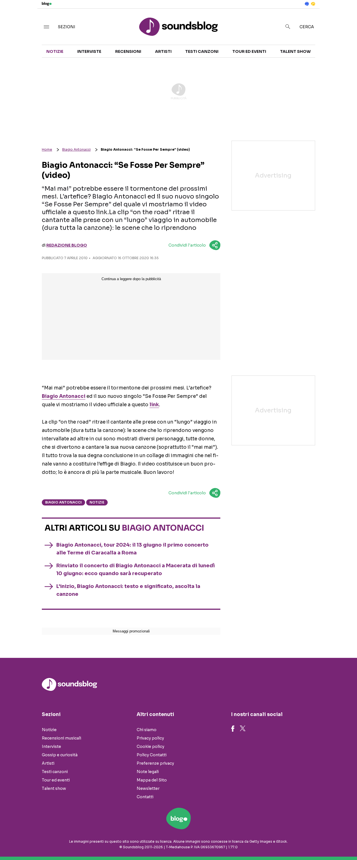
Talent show (295, 51)
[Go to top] (305, 841)
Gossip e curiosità (60, 754)
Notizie (54, 51)
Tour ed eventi (249, 51)
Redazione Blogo (66, 245)
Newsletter (148, 788)
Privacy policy (150, 738)
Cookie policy (150, 746)
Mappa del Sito (152, 780)
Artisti (163, 51)
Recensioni (128, 51)
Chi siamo (146, 729)
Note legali (148, 771)
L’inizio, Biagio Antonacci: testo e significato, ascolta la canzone (128, 590)
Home (47, 149)
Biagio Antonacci (76, 149)
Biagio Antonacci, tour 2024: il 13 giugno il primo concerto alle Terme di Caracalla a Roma (132, 549)
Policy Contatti (152, 754)
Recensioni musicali (61, 738)
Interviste (89, 51)
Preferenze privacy (155, 763)
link (154, 405)
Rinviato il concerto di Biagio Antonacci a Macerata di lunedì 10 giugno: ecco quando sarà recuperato (135, 570)
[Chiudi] (344, 16)
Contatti (145, 796)
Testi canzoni (201, 51)
